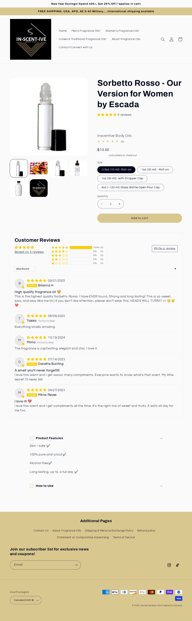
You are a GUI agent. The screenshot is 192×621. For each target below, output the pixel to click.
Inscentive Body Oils (150, 605)
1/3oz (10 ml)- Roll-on (116, 169)
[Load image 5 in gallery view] (19, 188)
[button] (163, 39)
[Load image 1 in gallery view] (19, 168)
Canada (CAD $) (24, 600)
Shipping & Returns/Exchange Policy (109, 530)
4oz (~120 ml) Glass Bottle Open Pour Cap (130, 187)
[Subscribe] (76, 565)
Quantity (102, 196)
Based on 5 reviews (29, 252)
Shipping (102, 155)
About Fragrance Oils (66, 530)
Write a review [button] (165, 248)
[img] (37, 280)
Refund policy (146, 530)
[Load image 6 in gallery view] (39, 188)
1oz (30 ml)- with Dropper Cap (122, 178)
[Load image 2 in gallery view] (39, 168)
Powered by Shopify (172, 605)
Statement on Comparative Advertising (83, 537)
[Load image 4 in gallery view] (79, 168)
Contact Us (41, 530)
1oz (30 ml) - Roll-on (155, 169)
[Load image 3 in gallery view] (59, 168)
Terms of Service (124, 537)
